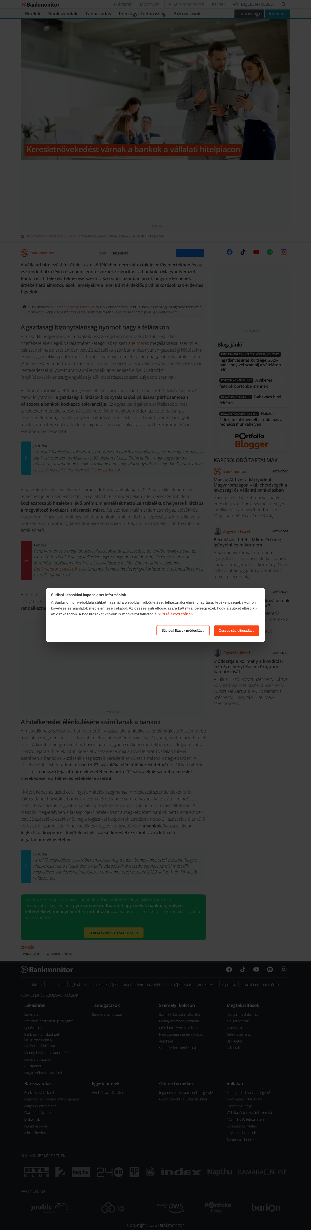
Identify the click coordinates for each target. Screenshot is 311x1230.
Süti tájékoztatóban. (176, 614)
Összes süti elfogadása (236, 630)
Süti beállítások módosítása (183, 630)
